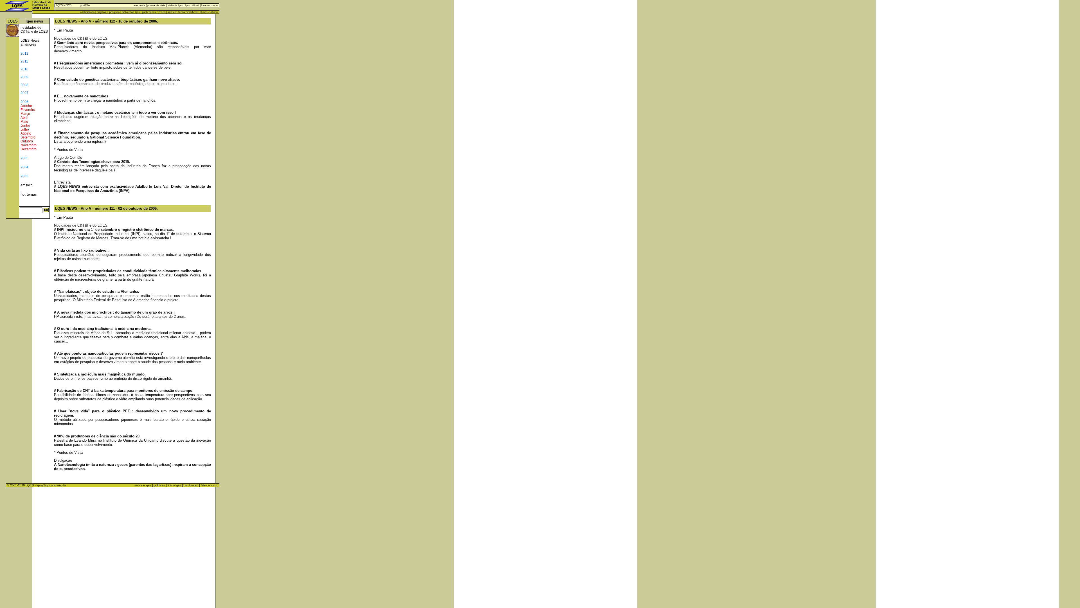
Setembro (28, 137)
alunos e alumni (209, 12)
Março (25, 114)
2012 (24, 53)
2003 (24, 176)
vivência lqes (175, 5)
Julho (25, 129)
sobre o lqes (142, 485)
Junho (25, 126)
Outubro (27, 141)
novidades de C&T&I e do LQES (34, 29)
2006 (24, 102)
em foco (27, 185)
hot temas (29, 194)
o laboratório (87, 12)
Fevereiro (28, 110)
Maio (24, 122)
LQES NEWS (63, 5)
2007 (24, 93)
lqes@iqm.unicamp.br (51, 485)
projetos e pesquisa (108, 12)
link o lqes (174, 485)
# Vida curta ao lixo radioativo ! (81, 250)
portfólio (85, 5)
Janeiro (26, 106)
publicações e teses (153, 12)
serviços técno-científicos (183, 12)
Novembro (29, 145)
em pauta (139, 5)
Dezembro (29, 149)
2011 (24, 61)
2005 (24, 158)
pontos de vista (156, 5)
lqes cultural (191, 5)
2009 (24, 77)
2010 (24, 69)
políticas (159, 485)
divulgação (191, 485)
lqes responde (209, 5)
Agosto (26, 133)
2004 (24, 167)
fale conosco (210, 485)
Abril (24, 118)
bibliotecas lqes (131, 12)
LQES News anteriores (30, 42)
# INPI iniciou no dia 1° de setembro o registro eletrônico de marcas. (114, 229)
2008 (24, 85)
